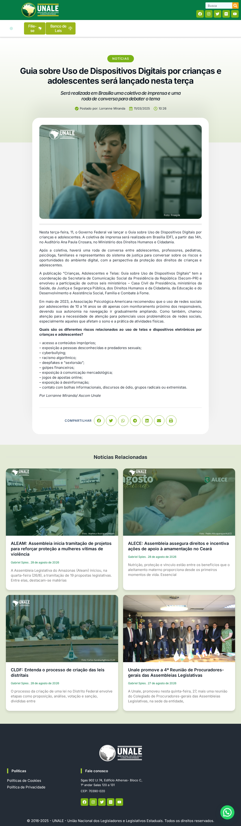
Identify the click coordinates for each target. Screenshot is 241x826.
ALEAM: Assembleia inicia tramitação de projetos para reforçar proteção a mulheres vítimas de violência (61, 549)
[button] (11, 28)
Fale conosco (96, 771)
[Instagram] (209, 14)
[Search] (235, 5)
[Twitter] (217, 14)
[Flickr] (226, 14)
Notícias (120, 58)
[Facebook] (200, 14)
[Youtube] (235, 14)
